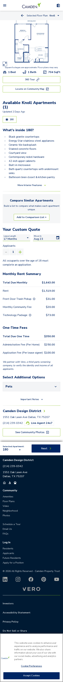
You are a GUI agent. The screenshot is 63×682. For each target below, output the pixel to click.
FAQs (5, 533)
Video (6, 506)
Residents (8, 548)
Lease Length (10, 236)
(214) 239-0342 (13, 423)
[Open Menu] (5, 5)
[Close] (59, 638)
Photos (6, 515)
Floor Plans (9, 501)
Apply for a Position (13, 562)
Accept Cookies (31, 675)
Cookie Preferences (31, 666)
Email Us (7, 529)
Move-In (37, 236)
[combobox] (12, 450)
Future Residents (12, 558)
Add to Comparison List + (32, 217)
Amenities (8, 496)
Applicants (9, 246)
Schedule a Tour (11, 524)
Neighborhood (10, 510)
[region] (31, 657)
